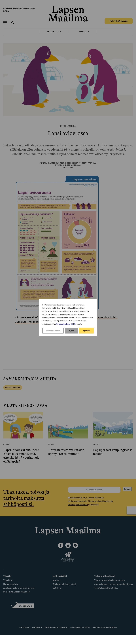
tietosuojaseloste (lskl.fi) (66, 324)
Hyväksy (86, 330)
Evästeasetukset (53, 330)
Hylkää (71, 330)
